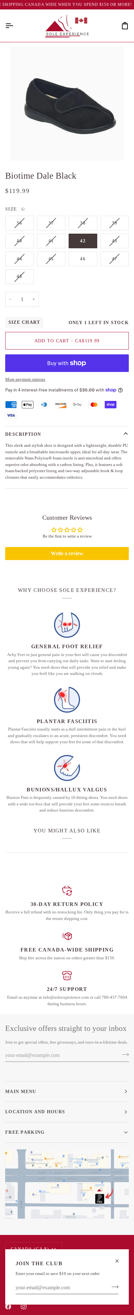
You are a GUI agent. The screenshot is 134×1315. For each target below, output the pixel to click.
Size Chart (24, 322)
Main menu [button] (20, 1091)
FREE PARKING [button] (25, 1132)
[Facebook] (8, 1306)
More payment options (25, 379)
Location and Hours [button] (35, 1111)
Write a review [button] (67, 553)
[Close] (120, 1261)
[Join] (113, 1287)
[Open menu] (15, 25)
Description (23, 434)
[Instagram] (24, 1306)
